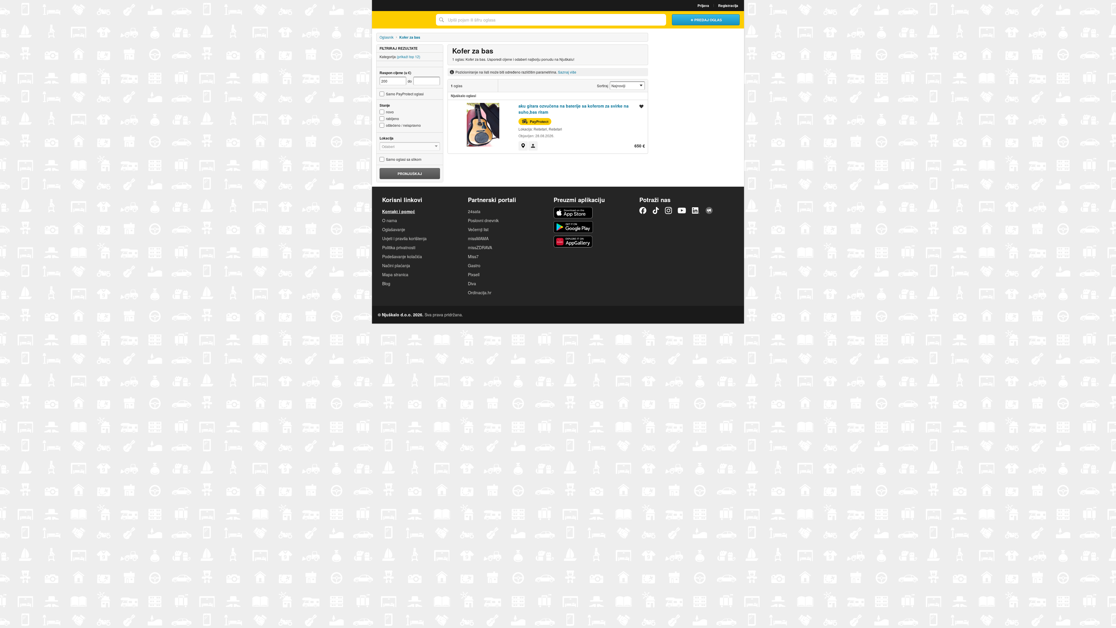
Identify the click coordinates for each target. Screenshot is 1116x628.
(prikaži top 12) (408, 56)
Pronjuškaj (410, 173)
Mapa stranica (395, 274)
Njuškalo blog (709, 210)
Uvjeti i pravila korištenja (404, 238)
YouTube (682, 210)
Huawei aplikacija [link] (573, 241)
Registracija (728, 5)
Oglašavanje (393, 229)
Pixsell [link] (474, 274)
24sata (474, 211)
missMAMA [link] (478, 238)
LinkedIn (696, 210)
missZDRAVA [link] (480, 247)
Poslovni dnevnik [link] (483, 220)
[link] (523, 146)
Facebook (642, 210)
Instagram (668, 210)
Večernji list (478, 229)
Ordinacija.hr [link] (479, 292)
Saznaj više (567, 71)
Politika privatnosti (398, 247)
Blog (386, 283)
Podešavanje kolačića (402, 256)
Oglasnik (387, 37)
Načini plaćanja (396, 265)
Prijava (703, 5)
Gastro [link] (474, 265)
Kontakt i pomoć (398, 211)
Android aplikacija (573, 227)
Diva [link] (472, 283)
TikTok (655, 210)
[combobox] (551, 20)
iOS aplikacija (573, 213)
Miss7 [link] (473, 256)
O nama (389, 220)
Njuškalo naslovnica (402, 19)
